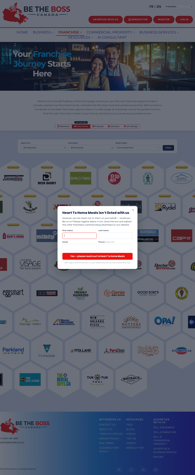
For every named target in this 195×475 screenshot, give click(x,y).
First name (67, 230)
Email (65, 242)
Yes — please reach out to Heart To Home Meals (97, 256)
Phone (106, 242)
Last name (103, 230)
